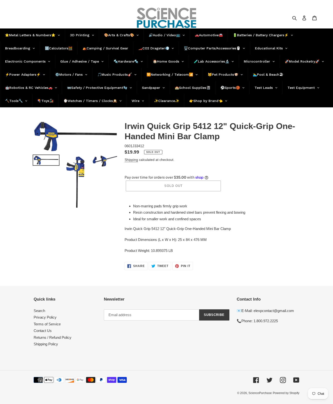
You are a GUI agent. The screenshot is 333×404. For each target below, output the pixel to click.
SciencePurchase (260, 393)
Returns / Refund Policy (52, 337)
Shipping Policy (46, 344)
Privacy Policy (45, 317)
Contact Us (43, 331)
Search (39, 311)
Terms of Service (47, 324)
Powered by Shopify (286, 393)
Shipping (131, 160)
